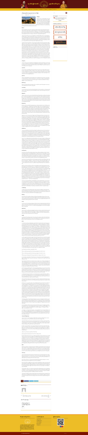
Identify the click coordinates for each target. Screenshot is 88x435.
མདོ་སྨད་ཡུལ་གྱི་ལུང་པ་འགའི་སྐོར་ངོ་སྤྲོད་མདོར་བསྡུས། (26, 404)
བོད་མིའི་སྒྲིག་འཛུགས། (39, 420)
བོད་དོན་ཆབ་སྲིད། (36, 9)
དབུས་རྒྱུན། (45, 9)
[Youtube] (62, 426)
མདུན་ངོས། (22, 9)
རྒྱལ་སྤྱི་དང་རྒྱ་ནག (30, 9)
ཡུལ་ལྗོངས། (28, 15)
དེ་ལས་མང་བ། (54, 9)
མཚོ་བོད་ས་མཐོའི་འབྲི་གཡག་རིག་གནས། (45, 396)
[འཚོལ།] (66, 13)
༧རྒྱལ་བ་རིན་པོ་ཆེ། (39, 419)
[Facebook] (60, 426)
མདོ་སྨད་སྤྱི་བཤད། (41, 9)
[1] (29, 161)
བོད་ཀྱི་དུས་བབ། (38, 424)
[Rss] (59, 426)
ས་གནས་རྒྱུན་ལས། (50, 9)
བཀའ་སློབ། (26, 9)
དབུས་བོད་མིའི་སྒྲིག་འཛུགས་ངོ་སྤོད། (27, 396)
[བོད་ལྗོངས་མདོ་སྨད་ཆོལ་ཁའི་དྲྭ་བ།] (44, 4)
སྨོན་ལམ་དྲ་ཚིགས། (39, 423)
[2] (39, 162)
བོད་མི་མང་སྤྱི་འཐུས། (39, 422)
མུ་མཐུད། (60, 20)
